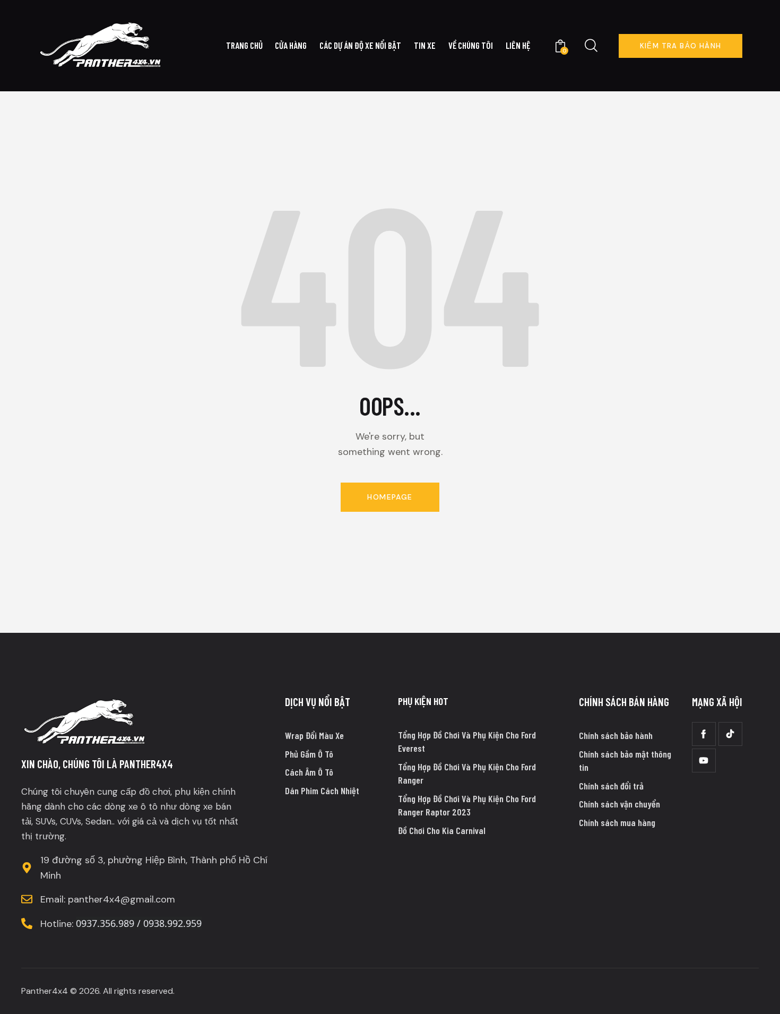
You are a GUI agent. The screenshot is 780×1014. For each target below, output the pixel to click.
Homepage (389, 497)
